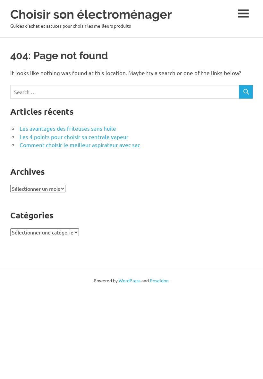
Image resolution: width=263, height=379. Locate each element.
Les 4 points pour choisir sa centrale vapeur (74, 136)
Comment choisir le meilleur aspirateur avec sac (80, 144)
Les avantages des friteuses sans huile (68, 128)
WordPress (129, 280)
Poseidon (159, 280)
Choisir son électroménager (91, 14)
